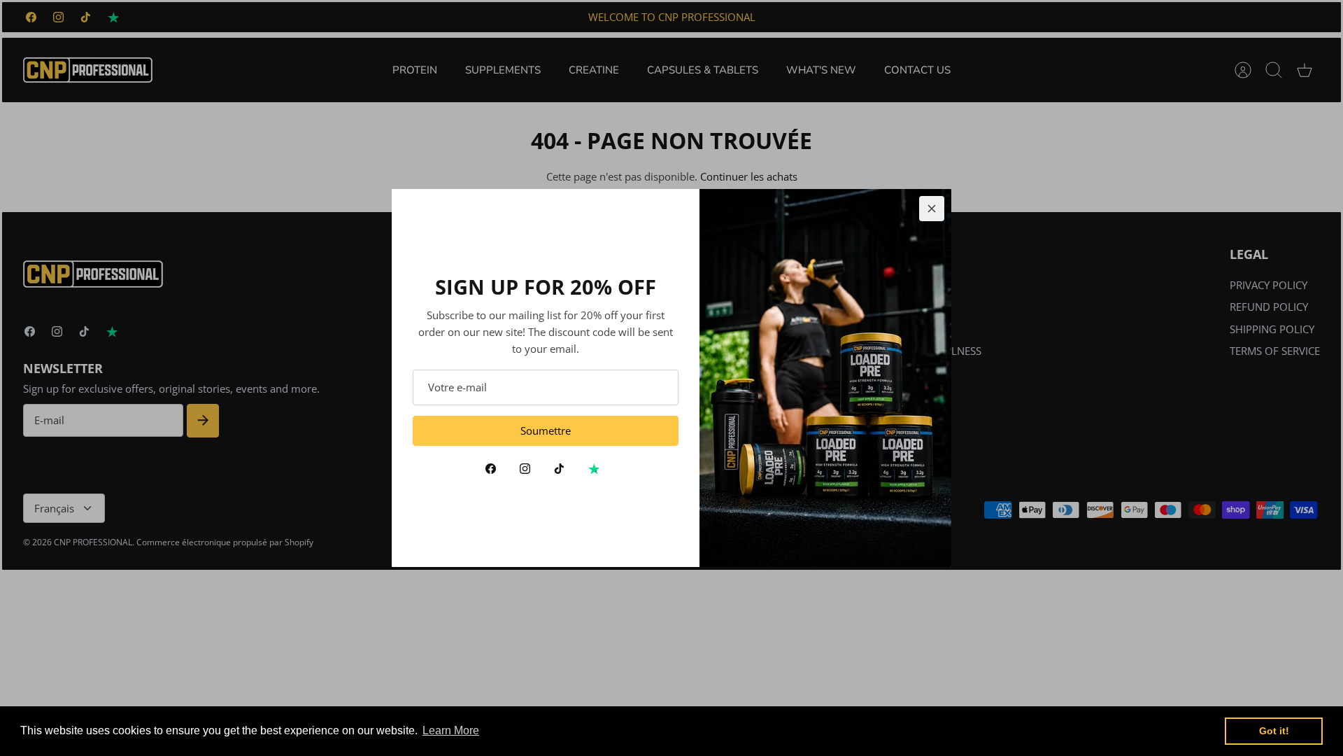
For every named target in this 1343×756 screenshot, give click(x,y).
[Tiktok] (559, 468)
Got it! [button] (1274, 730)
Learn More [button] (450, 730)
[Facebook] (490, 468)
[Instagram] (525, 468)
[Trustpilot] (593, 468)
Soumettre (545, 431)
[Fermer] (931, 208)
